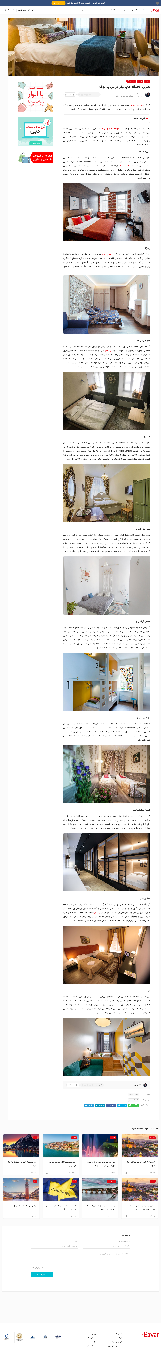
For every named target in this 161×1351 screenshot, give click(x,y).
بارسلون (113, 1137)
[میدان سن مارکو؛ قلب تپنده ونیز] (21, 1189)
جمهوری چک (111, 1181)
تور (143, 10)
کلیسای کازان (107, 254)
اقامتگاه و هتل (133, 1100)
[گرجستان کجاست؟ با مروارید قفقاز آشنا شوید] (140, 1145)
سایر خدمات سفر (99, 10)
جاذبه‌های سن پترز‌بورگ (111, 128)
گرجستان (152, 1137)
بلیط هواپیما (133, 10)
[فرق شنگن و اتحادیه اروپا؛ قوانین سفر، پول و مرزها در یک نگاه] (61, 1189)
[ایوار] (154, 10)
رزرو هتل (123, 10)
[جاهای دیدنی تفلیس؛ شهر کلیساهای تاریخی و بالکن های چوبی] (140, 1189)
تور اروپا (93, 1333)
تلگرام (91, 1105)
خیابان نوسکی (125, 166)
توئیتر (124, 1105)
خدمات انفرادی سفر (90, 1345)
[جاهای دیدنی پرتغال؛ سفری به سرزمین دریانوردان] (61, 1145)
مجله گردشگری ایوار (115, 1345)
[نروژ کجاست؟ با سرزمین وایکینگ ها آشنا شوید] (21, 1145)
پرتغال (74, 1137)
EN (33, 10)
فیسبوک (112, 1105)
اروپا (147, 81)
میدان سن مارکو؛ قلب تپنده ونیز (25, 1205)
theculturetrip (133, 1095)
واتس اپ (136, 1105)
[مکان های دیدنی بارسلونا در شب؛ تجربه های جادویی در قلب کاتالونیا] (100, 1145)
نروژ (35, 1137)
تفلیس (153, 1181)
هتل (95, 1341)
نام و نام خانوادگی (124, 1241)
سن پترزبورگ (131, 81)
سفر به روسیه (137, 105)
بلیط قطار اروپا (112, 10)
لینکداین (101, 1105)
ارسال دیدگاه (41, 1274)
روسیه (140, 81)
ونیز (35, 1181)
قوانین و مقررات (116, 1341)
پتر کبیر (97, 912)
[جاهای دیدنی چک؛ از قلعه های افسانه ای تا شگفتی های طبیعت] (100, 1189)
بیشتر (84, 10)
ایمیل (76, 1241)
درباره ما (119, 1337)
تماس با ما (118, 1333)
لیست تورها (59, 3)
